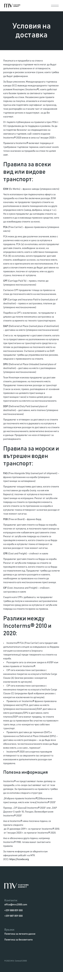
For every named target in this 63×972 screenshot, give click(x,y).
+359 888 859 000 (13, 910)
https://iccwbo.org (19, 859)
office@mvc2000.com (15, 904)
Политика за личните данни (19, 934)
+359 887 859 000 (13, 916)
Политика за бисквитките (18, 940)
